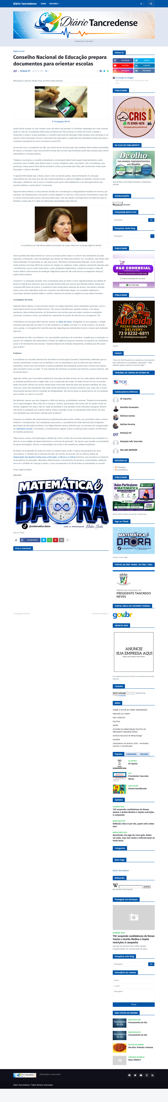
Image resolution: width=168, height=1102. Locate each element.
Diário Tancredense (25, 3)
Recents (144, 754)
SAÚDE (115, 725)
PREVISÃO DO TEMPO (121, 714)
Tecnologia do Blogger (124, 78)
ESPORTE (116, 740)
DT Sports (133, 763)
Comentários (122, 470)
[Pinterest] (55, 540)
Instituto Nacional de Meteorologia (127, 736)
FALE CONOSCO (119, 718)
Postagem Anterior (22, 614)
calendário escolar (24, 429)
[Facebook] (101, 71)
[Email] (61, 540)
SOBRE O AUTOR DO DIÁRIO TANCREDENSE (130, 710)
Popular (118, 754)
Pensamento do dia (137, 1022)
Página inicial (18, 51)
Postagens (121, 467)
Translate (122, 696)
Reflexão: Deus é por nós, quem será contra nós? (133, 825)
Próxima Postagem (99, 614)
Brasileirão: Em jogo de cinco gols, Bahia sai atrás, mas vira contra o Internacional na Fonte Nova (134, 838)
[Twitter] (104, 71)
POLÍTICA (116, 721)
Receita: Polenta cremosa (140, 1047)
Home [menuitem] (43, 3)
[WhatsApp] (108, 71)
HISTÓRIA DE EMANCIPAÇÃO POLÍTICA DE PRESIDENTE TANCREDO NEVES (129, 730)
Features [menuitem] (53, 3)
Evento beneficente (137, 788)
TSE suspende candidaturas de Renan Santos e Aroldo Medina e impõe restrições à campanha (133, 812)
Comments (131, 754)
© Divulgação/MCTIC (61, 121)
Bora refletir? (134, 1060)
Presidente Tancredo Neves (138, 777)
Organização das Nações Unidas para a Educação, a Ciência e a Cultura (44, 457)
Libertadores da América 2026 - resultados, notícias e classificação (131, 744)
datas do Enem (65, 322)
